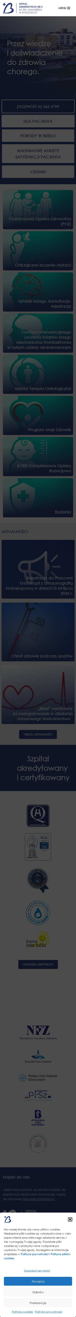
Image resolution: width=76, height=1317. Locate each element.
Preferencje (38, 1303)
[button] (70, 1219)
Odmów (38, 1292)
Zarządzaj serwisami (37, 1270)
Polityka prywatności (48, 1311)
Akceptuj (38, 1281)
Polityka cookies (22, 1311)
